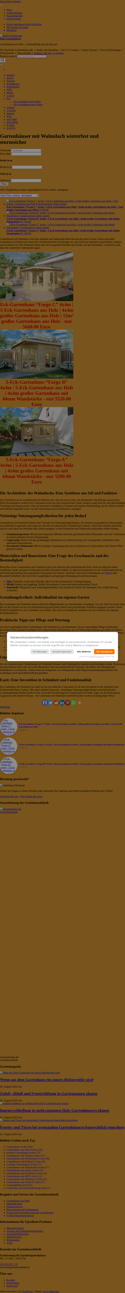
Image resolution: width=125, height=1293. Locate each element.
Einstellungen (40, 651)
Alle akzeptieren (104, 651)
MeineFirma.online (96, 656)
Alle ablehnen (84, 651)
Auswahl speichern (61, 651)
